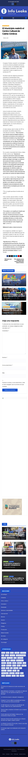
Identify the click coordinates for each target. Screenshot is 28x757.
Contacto (8, 754)
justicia (14, 663)
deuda (7, 660)
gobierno (9, 663)
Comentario (5, 330)
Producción (4, 629)
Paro (21, 668)
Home (3, 754)
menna (14, 665)
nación (3, 668)
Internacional (4, 613)
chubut (7, 655)
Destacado (13, 278)
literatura (19, 663)
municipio (24, 665)
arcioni (11, 652)
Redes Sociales (5, 632)
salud (22, 673)
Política (11, 546)
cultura (3, 660)
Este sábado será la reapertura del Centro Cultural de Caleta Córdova (19, 261)
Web (3, 373)
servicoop (8, 675)
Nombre (4, 357)
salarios (17, 673)
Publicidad (16, 754)
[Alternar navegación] (13, 18)
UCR (18, 675)
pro (18, 670)
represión (12, 673)
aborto (3, 652)
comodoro (12, 655)
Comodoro (13, 292)
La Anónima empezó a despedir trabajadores (11, 564)
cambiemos (23, 652)
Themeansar (14, 750)
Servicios (3, 636)
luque (24, 663)
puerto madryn (5, 673)
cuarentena (20, 657)
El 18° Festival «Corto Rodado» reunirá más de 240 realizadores (12, 310)
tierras (13, 675)
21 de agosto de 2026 (9, 537)
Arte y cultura (6, 25)
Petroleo (9, 670)
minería (18, 665)
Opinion (3, 620)
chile (3, 655)
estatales (4, 663)
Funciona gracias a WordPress (10, 749)
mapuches (9, 665)
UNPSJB (22, 675)
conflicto (4, 657)
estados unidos (19, 660)
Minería (3, 616)
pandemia (16, 668)
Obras (7, 668)
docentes (13, 660)
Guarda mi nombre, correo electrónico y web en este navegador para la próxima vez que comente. (13, 384)
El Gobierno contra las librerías (11, 281)
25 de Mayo (4, 594)
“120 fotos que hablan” (8, 260)
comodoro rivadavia (20, 655)
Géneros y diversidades (7, 610)
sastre (3, 675)
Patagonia (11, 561)
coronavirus (9, 657)
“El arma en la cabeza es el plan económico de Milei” (13, 534)
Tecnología (4, 642)
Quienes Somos (22, 754)
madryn (3, 665)
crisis (15, 657)
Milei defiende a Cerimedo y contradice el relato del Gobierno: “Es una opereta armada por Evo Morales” (14, 692)
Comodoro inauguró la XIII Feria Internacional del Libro (14, 295)
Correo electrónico (7, 365)
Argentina (17, 652)
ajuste (7, 652)
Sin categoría (4, 639)
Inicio (12, 754)
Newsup (21, 749)
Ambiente (3, 597)
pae (11, 668)
